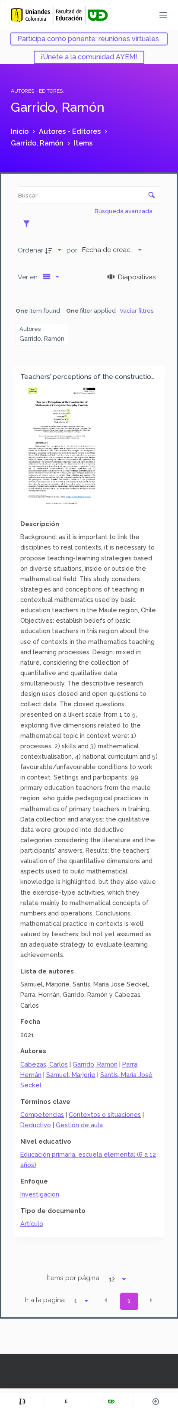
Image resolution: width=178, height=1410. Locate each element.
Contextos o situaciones (105, 1114)
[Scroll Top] (156, 1401)
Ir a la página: (45, 1300)
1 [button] (128, 1300)
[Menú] (163, 15)
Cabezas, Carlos (44, 1064)
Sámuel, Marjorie (70, 1074)
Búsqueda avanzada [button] (124, 210)
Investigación (39, 1194)
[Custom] (22, 1401)
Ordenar (30, 250)
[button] (106, 1300)
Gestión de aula (79, 1125)
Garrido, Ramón (95, 1064)
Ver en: (29, 277)
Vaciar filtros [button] (137, 310)
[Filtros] (29, 223)
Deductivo (35, 1125)
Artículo (31, 1223)
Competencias (42, 1114)
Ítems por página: (74, 1278)
